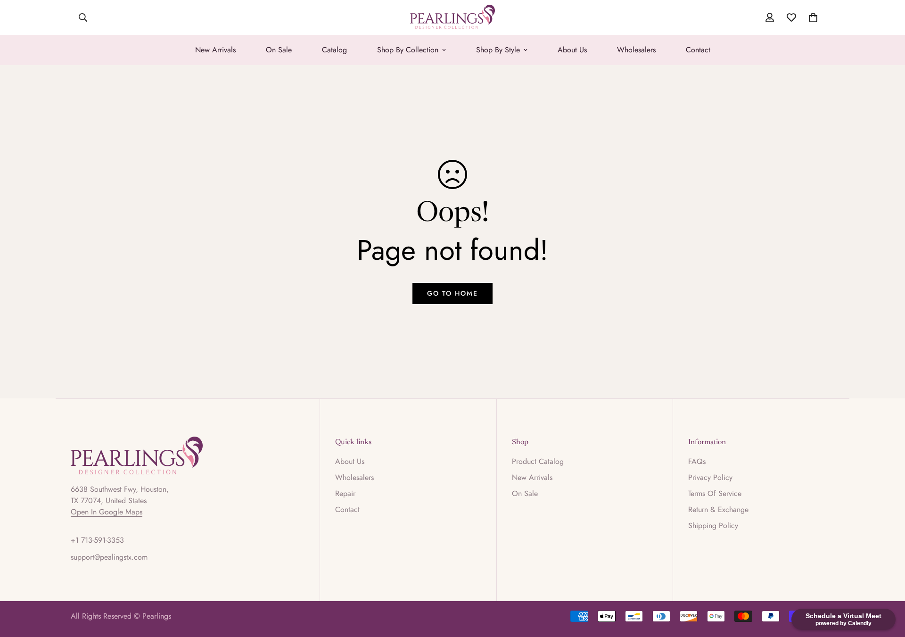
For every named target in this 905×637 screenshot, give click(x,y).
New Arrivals (215, 49)
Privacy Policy (710, 477)
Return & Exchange (718, 509)
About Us (572, 49)
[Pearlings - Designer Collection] (452, 17)
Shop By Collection (407, 49)
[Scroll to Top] (886, 585)
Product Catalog (538, 461)
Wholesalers (636, 49)
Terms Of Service (714, 493)
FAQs (697, 461)
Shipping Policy (713, 525)
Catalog (334, 49)
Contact (698, 49)
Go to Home (452, 293)
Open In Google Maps (106, 511)
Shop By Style (498, 49)
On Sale (279, 49)
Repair (345, 493)
